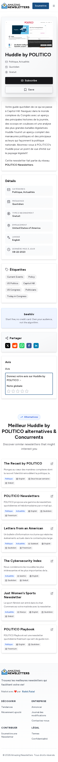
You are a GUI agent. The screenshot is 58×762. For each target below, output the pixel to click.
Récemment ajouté (11, 712)
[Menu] (54, 6)
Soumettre (40, 5)
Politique (9, 479)
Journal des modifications (39, 714)
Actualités (20, 511)
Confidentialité (40, 738)
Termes (35, 733)
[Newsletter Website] (52, 463)
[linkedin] (36, 345)
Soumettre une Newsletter (9, 735)
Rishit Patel (28, 691)
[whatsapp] (21, 345)
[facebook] (29, 345)
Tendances (7, 707)
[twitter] (7, 345)
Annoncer (37, 707)
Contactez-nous (40, 720)
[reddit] (14, 345)
